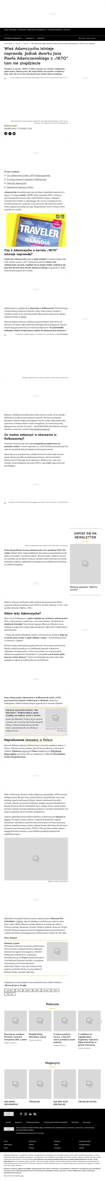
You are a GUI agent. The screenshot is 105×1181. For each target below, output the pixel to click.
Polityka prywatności (32, 1122)
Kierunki (25, 43)
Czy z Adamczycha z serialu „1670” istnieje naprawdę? (28, 175)
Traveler (18, 43)
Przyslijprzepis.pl (84, 1145)
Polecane (67, 30)
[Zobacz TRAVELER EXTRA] (89, 1084)
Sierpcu (7, 820)
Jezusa (23, 317)
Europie (33, 201)
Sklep (6, 30)
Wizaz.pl (31, 1148)
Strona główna (8, 43)
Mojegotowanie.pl (85, 1141)
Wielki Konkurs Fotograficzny (36, 30)
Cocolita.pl (57, 1148)
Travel (55, 990)
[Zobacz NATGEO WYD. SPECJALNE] (65, 1084)
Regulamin (18, 1122)
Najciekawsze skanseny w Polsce (20, 187)
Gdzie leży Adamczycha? (17, 183)
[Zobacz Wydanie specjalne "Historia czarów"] (85, 564)
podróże (27, 990)
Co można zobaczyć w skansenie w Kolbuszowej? (26, 179)
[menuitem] (13, 38)
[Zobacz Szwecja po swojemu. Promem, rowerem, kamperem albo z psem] (15, 1021)
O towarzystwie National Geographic (55, 1122)
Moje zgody (86, 1122)
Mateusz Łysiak (10, 126)
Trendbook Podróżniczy (55, 30)
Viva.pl (6, 1148)
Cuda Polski (22, 30)
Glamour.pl (32, 1141)
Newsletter (13, 30)
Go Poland (10, 990)
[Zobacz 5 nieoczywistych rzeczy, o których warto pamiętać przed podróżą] (65, 1021)
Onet (19, 990)
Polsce (7, 195)
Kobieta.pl (57, 1141)
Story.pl (81, 1148)
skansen (25, 751)
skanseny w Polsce (38, 740)
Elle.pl (5, 1141)
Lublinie (19, 921)
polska (37, 990)
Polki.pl (56, 1145)
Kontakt (8, 1122)
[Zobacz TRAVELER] (40, 1084)
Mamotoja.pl (8, 1145)
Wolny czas (10, 994)
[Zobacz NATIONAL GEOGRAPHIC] (15, 1084)
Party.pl (31, 1145)
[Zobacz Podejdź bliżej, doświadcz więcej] (40, 1021)
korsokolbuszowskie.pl (40, 429)
